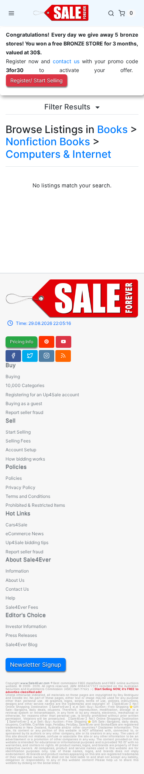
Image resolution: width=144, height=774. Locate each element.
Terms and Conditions (28, 496)
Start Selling (18, 432)
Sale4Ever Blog (21, 644)
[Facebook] (13, 356)
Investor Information (26, 626)
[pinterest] (46, 342)
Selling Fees (18, 441)
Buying (13, 376)
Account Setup (21, 449)
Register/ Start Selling (36, 80)
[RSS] (63, 356)
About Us (15, 580)
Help (10, 598)
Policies (14, 478)
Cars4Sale (16, 524)
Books (112, 129)
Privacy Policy (20, 487)
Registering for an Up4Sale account (42, 394)
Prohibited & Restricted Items (35, 505)
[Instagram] (46, 356)
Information (17, 571)
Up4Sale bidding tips (27, 542)
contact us (66, 61)
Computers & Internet (58, 154)
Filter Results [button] (68, 106)
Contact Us (17, 589)
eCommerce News (25, 533)
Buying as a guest (24, 403)
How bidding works (25, 459)
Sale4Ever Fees (22, 607)
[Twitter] (30, 356)
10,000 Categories (25, 385)
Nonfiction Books (48, 141)
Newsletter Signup (35, 664)
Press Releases (21, 635)
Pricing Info (21, 341)
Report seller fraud (24, 412)
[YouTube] (63, 342)
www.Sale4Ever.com (34, 683)
